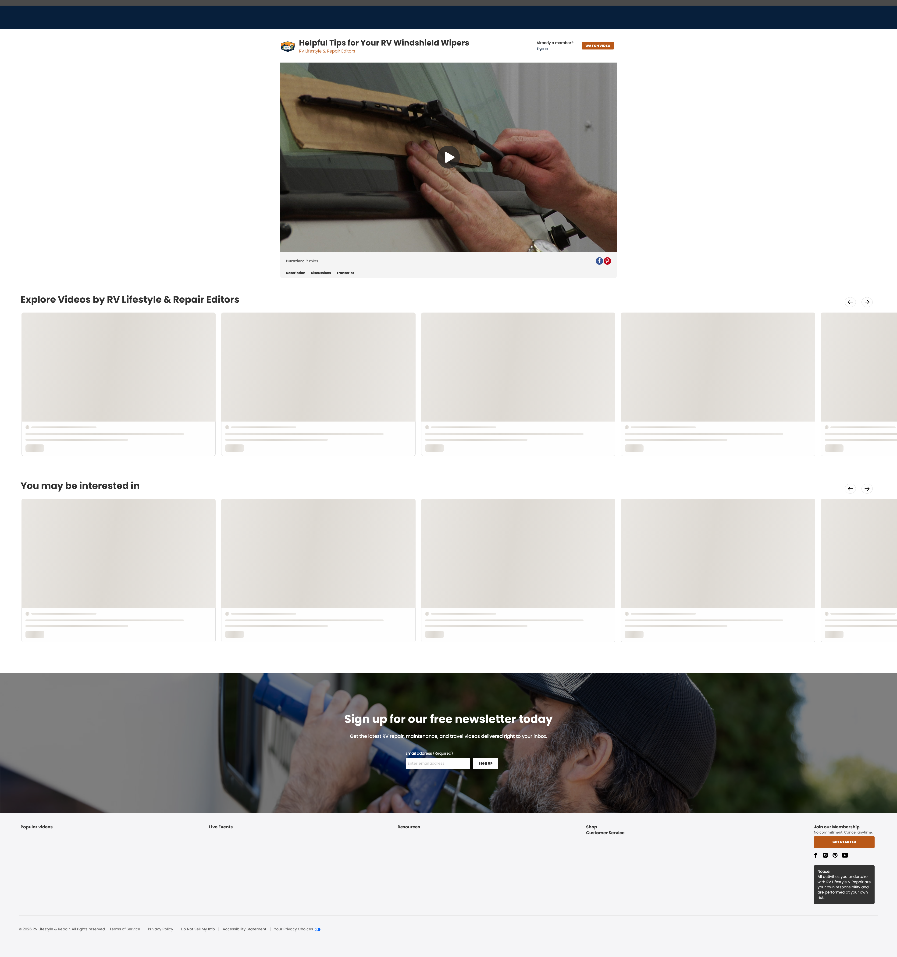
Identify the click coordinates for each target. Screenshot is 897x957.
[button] (555, 45)
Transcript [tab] (345, 273)
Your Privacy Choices (293, 929)
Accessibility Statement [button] (244, 929)
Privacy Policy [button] (160, 929)
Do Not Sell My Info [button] (198, 929)
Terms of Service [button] (125, 929)
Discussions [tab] (321, 273)
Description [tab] (295, 273)
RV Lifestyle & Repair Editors (327, 51)
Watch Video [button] (597, 45)
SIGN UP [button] (485, 763)
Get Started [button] (844, 842)
